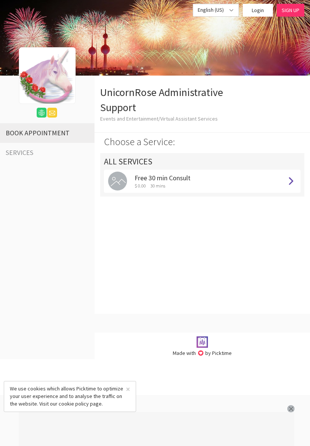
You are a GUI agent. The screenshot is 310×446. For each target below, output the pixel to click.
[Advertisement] (156, 429)
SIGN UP (290, 10)
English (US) (211, 9)
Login (258, 10)
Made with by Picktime (202, 353)
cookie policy (74, 403)
